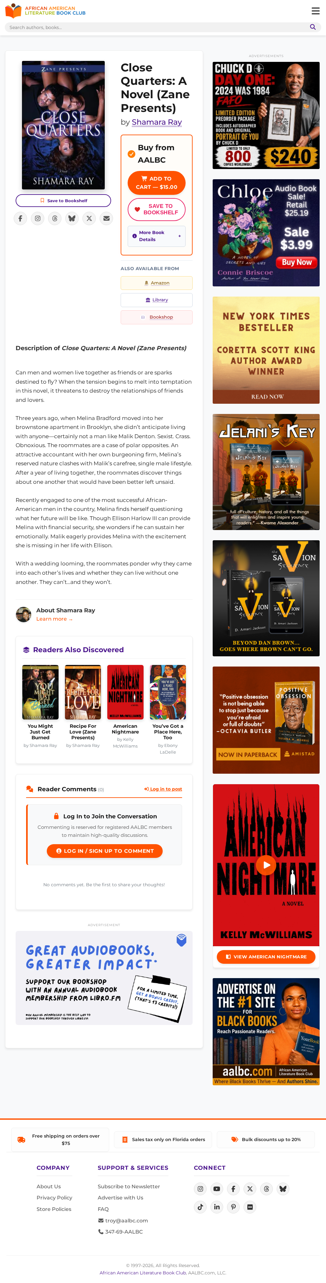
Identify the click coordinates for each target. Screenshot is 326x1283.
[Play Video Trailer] (266, 865)
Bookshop (161, 317)
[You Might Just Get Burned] (40, 694)
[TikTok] (200, 1207)
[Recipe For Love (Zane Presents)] (83, 694)
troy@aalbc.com (126, 1221)
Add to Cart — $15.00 (157, 183)
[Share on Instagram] (37, 218)
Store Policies (54, 1209)
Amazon (160, 282)
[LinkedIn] (216, 1207)
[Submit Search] (311, 27)
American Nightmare (125, 729)
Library (160, 299)
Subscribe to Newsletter (129, 1186)
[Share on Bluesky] (72, 218)
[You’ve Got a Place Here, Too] (168, 694)
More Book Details (151, 236)
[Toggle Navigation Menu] (315, 11)
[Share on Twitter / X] (89, 218)
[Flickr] (250, 1207)
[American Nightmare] (125, 694)
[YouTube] (216, 1189)
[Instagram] (200, 1189)
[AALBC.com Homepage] (45, 11)
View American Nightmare (270, 957)
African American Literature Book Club (143, 1273)
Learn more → (54, 619)
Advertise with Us (120, 1198)
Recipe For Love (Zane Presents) (82, 732)
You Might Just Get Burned (40, 732)
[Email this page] (106, 218)
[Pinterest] (233, 1207)
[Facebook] (233, 1189)
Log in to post (165, 789)
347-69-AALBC (123, 1232)
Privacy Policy (54, 1198)
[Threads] (266, 1189)
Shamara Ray (157, 122)
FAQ (103, 1209)
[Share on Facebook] (20, 218)
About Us (49, 1186)
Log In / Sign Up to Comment (108, 851)
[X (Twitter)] (250, 1189)
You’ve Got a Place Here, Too (167, 732)
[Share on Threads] (54, 218)
